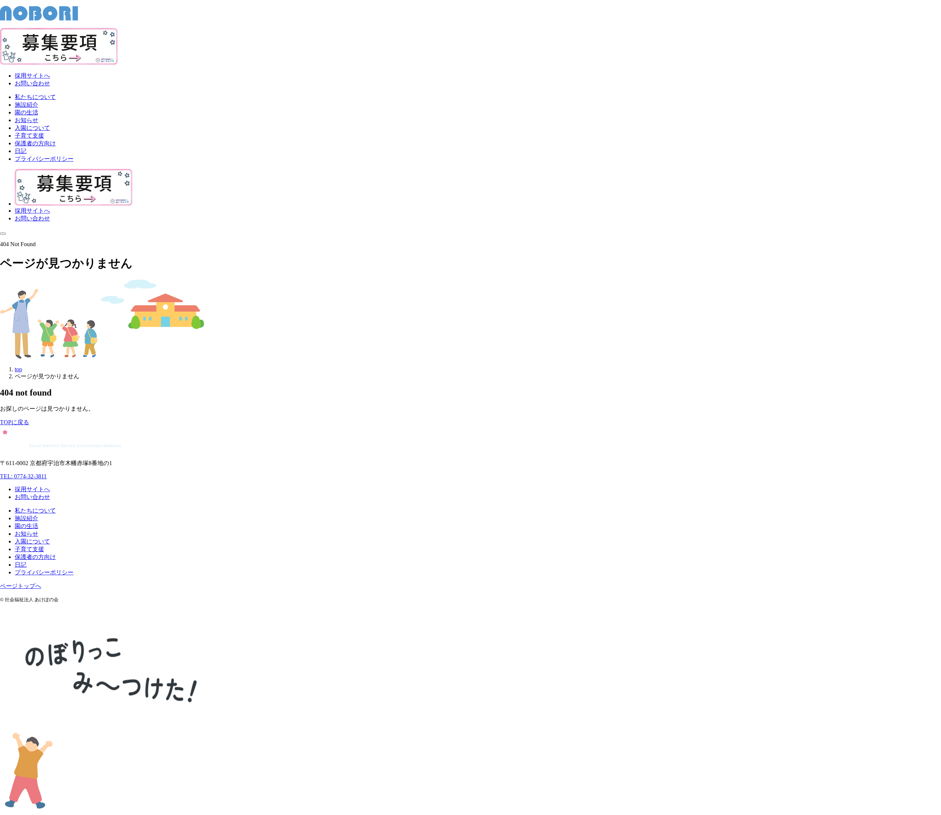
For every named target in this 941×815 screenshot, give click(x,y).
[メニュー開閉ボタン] (3, 234)
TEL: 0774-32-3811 (23, 476)
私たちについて (35, 510)
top (18, 369)
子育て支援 (29, 549)
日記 (20, 564)
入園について (32, 541)
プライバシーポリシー (44, 572)
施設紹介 (26, 518)
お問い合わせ (32, 83)
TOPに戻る (14, 422)
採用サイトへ (32, 75)
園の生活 (26, 526)
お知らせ (26, 534)
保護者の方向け (35, 557)
